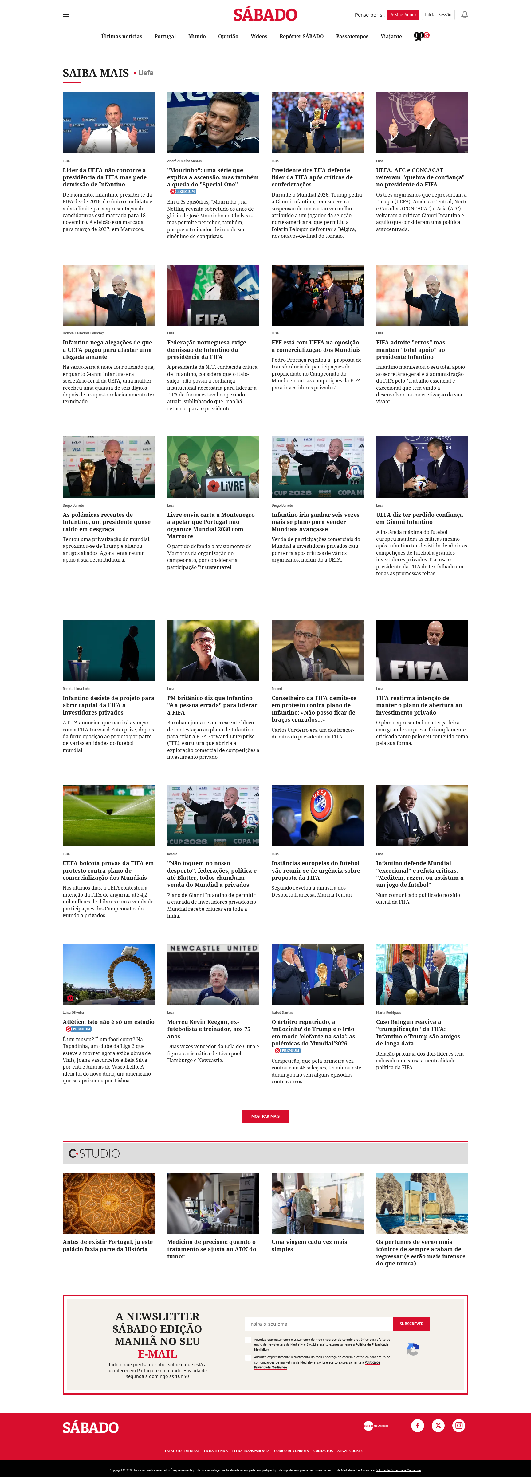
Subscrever (411, 1324)
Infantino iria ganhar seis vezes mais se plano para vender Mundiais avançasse (316, 522)
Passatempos (352, 36)
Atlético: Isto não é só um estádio (109, 1021)
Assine (403, 15)
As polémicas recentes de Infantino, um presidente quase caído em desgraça (107, 522)
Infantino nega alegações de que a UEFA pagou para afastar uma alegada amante (107, 349)
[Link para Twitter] (438, 1425)
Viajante (391, 36)
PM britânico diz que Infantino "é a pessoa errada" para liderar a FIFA (212, 705)
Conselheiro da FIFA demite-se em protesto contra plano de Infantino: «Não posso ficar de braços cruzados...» (314, 708)
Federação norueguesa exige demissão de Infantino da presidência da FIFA (206, 349)
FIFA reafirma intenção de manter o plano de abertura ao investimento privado (419, 705)
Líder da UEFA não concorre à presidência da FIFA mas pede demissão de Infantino (105, 177)
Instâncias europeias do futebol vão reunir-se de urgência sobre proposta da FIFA (316, 870)
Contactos (323, 1450)
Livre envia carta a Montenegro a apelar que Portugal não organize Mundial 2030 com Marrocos (211, 525)
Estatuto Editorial (182, 1450)
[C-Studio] (265, 1153)
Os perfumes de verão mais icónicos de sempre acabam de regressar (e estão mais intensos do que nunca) (421, 1252)
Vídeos (259, 36)
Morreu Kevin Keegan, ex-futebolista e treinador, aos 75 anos (208, 1029)
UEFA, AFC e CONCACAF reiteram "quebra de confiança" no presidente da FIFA (420, 177)
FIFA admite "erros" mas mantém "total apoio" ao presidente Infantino (410, 349)
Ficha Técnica (216, 1450)
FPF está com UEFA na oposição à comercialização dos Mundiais (316, 346)
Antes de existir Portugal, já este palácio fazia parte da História (108, 1245)
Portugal (165, 36)
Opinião (228, 36)
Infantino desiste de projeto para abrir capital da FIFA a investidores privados (109, 705)
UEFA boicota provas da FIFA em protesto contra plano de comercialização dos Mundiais (108, 870)
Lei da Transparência (250, 1450)
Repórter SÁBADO (302, 36)
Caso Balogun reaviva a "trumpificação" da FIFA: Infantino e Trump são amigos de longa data (418, 1032)
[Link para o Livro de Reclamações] (376, 1426)
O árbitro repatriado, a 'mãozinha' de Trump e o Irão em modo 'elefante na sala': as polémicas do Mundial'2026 (313, 1032)
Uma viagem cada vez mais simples (309, 1245)
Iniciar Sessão (438, 15)
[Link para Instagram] (458, 1425)
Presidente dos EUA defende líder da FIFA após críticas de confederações (312, 177)
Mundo (197, 36)
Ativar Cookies (350, 1450)
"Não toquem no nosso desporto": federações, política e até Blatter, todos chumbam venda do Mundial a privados (212, 873)
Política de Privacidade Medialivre (398, 1470)
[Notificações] (464, 14)
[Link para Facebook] (417, 1425)
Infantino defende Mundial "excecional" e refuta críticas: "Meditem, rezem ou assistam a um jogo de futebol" (420, 873)
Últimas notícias (121, 36)
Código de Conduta (291, 1450)
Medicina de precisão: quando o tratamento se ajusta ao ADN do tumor (211, 1249)
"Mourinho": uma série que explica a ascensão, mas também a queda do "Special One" (213, 177)
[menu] (66, 14)
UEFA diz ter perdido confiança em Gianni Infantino (419, 518)
